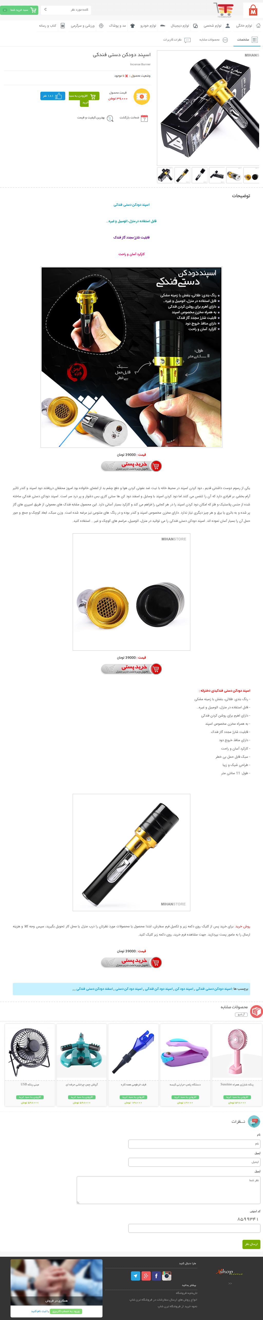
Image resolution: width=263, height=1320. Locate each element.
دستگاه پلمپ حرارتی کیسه (185, 1084)
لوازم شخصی (212, 26)
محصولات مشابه (209, 39)
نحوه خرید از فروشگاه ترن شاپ (177, 1306)
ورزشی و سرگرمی (83, 26)
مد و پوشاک (117, 26)
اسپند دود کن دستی (128, 989)
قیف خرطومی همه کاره (133, 1084)
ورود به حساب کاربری (66, 1311)
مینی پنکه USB (30, 1084)
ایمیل (257, 1153)
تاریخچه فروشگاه (186, 1293)
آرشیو (241, 1014)
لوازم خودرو (148, 26)
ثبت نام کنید (38, 1311)
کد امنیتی (255, 1211)
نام (258, 1134)
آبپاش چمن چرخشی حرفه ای (82, 1084)
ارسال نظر (251, 1244)
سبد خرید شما (19, 10)
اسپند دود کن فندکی (159, 989)
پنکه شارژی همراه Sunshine (237, 1084)
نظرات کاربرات (172, 39)
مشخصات (243, 39)
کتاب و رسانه (47, 26)
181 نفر (48, 96)
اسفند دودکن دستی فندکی (94, 989)
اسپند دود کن (184, 989)
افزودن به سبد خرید (79, 99)
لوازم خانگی (244, 26)
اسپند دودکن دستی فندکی (214, 989)
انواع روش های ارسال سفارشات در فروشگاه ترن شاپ (163, 1300)
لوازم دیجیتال (180, 26)
